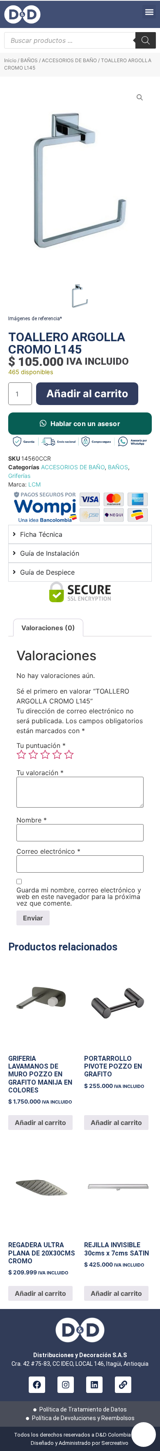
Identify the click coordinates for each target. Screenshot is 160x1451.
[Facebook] (37, 1384)
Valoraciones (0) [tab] (48, 628)
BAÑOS (29, 60)
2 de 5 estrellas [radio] (33, 754)
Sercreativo (115, 1443)
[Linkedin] (94, 1384)
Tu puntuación (41, 745)
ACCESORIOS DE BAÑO (69, 60)
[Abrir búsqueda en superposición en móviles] (80, 40)
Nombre (31, 820)
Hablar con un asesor (85, 423)
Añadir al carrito (87, 393)
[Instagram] (65, 1384)
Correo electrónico (48, 851)
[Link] (123, 1384)
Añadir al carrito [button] (40, 1122)
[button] (149, 12)
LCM (34, 484)
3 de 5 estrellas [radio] (45, 754)
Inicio (10, 60)
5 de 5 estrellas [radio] (69, 754)
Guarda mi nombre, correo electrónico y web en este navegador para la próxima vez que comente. (78, 896)
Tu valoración (40, 772)
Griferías (19, 475)
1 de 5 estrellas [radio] (21, 754)
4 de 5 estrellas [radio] (57, 754)
